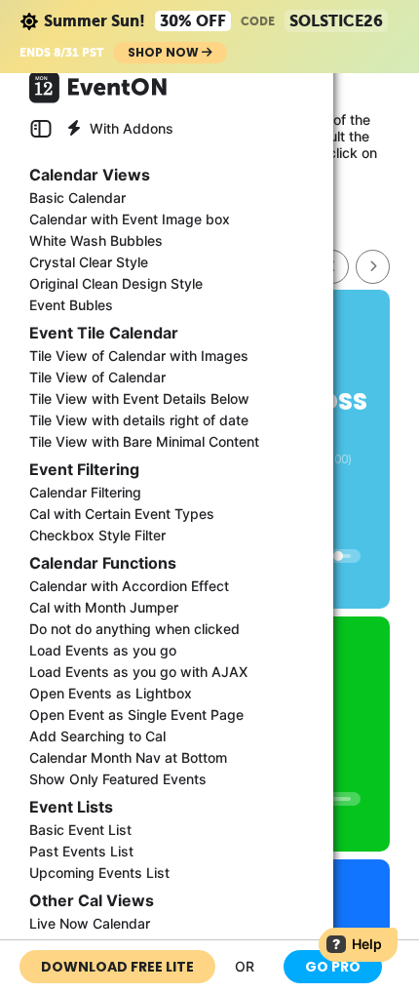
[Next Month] (373, 267)
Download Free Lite (117, 966)
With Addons (129, 128)
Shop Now (165, 52)
